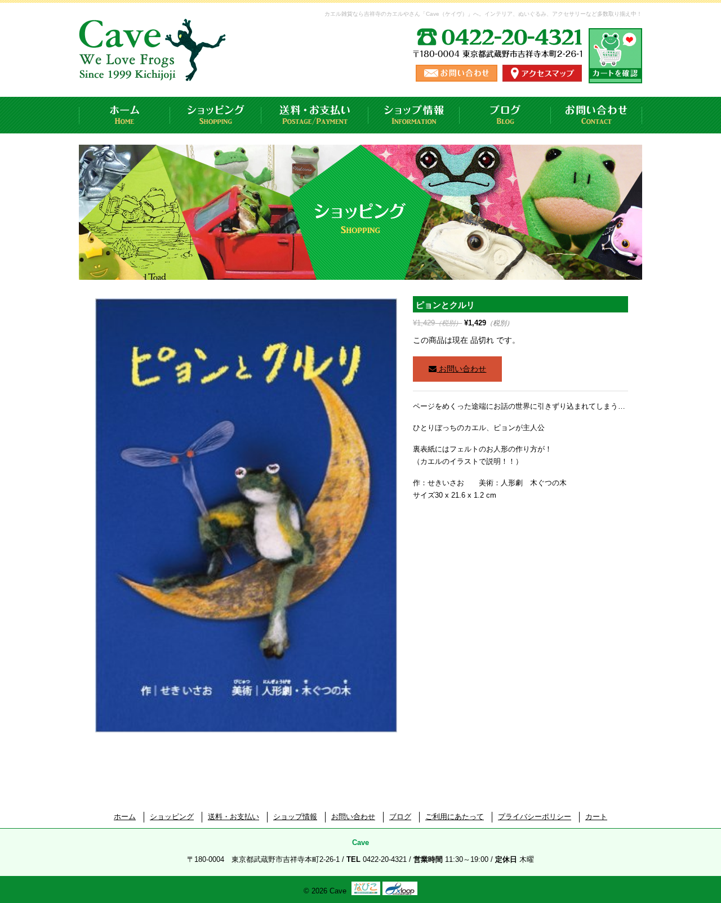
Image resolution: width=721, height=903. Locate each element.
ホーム (124, 115)
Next (417, 528)
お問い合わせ (596, 115)
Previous (77, 528)
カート (596, 816)
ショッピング (215, 115)
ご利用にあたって (454, 816)
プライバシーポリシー (534, 816)
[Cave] (154, 70)
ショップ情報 (414, 115)
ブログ (505, 115)
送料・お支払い (314, 115)
